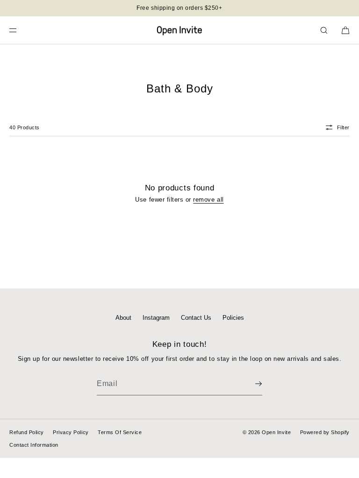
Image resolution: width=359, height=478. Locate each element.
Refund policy (26, 432)
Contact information (33, 445)
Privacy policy (70, 432)
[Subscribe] (250, 384)
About (123, 317)
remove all (208, 199)
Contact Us (196, 317)
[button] (324, 30)
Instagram (156, 317)
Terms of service (120, 432)
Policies (233, 317)
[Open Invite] (179, 30)
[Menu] (20, 30)
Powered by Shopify (325, 432)
